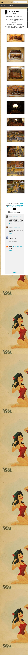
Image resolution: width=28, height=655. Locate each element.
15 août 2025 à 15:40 (17, 216)
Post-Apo (13, 206)
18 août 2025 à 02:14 (16, 236)
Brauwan (10, 216)
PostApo (17, 206)
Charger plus (14, 272)
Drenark (10, 236)
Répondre (10, 223)
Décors (10, 205)
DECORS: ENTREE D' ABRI (14, 12)
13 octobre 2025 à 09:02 (17, 246)
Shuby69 (21, 203)
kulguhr (10, 227)
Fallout (14, 205)
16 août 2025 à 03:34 (16, 227)
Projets (20, 206)
